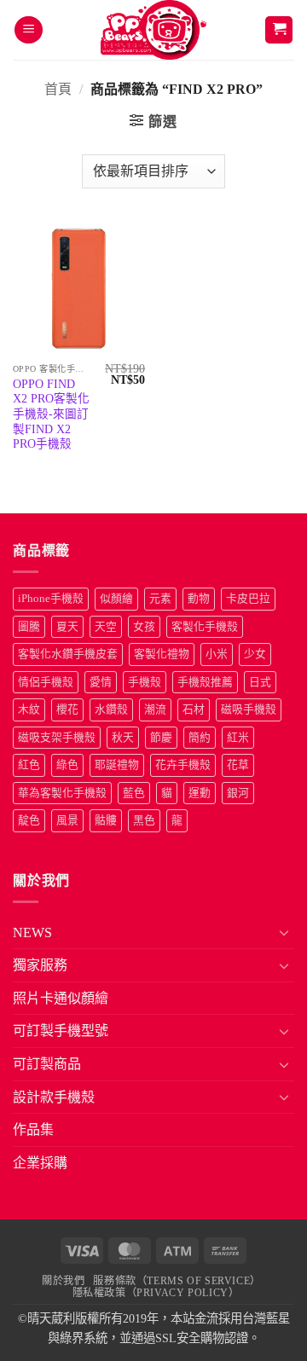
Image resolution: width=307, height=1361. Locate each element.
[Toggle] (284, 932)
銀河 (238, 793)
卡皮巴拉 (248, 599)
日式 (260, 682)
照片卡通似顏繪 (60, 998)
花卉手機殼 (183, 765)
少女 (255, 654)
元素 (160, 599)
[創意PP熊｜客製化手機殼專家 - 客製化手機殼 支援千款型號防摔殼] (154, 30)
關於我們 (63, 1281)
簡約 (199, 738)
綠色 (67, 765)
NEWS (32, 932)
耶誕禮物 (117, 765)
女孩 (144, 627)
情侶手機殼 (45, 682)
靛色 (29, 820)
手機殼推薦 (205, 682)
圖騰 (29, 627)
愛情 (101, 682)
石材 (193, 709)
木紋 (29, 709)
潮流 (155, 709)
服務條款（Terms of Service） (176, 1281)
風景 (67, 820)
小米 (217, 654)
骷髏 (106, 820)
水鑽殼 (111, 709)
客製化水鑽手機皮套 (68, 654)
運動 (199, 793)
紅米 (238, 738)
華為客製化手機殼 (62, 793)
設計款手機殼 (54, 1097)
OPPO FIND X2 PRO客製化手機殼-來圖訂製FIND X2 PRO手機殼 (51, 414)
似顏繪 (116, 599)
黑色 (144, 820)
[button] (28, 30)
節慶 (161, 738)
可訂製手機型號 (60, 1030)
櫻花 (67, 709)
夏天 (67, 627)
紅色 (29, 765)
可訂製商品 (47, 1064)
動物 (199, 599)
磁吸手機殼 (248, 709)
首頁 (58, 89)
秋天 (123, 738)
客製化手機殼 (204, 627)
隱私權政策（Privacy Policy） (156, 1293)
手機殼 (144, 682)
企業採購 (40, 1162)
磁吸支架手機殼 (57, 738)
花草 (238, 765)
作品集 (33, 1129)
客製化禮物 (161, 654)
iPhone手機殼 (51, 599)
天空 (106, 627)
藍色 (134, 793)
